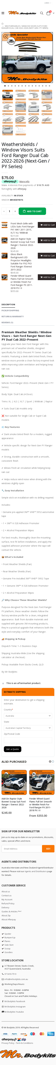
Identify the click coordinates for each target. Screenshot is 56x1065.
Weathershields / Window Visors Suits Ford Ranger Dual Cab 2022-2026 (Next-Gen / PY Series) (26, 155)
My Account (7, 899)
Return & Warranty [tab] (13, 316)
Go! (48, 848)
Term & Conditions (24, 1043)
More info (24, 181)
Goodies (9, 952)
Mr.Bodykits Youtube (14, 1011)
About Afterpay (9, 919)
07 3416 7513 (10, 974)
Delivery (5, 907)
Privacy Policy (8, 1043)
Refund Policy (8, 903)
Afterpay (22, 188)
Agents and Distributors (36, 871)
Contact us (7, 895)
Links (46, 3)
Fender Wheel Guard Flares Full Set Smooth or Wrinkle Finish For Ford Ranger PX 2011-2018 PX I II (22, 282)
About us (6, 891)
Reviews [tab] (7, 322)
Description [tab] (8, 304)
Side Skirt (9, 944)
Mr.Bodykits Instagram (15, 1006)
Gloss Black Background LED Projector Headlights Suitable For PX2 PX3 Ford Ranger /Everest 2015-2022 (21, 262)
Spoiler (8, 933)
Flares (7, 941)
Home (3, 23)
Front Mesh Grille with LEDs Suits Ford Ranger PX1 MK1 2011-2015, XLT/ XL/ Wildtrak (22, 228)
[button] (5, 85)
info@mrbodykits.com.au (16, 979)
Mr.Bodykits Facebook (15, 1001)
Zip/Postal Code (12, 733)
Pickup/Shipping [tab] (10, 310)
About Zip (6, 915)
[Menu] (3, 13)
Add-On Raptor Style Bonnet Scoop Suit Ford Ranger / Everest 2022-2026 (23, 243)
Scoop (7, 948)
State (6, 721)
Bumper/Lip (10, 937)
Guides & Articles (11, 911)
